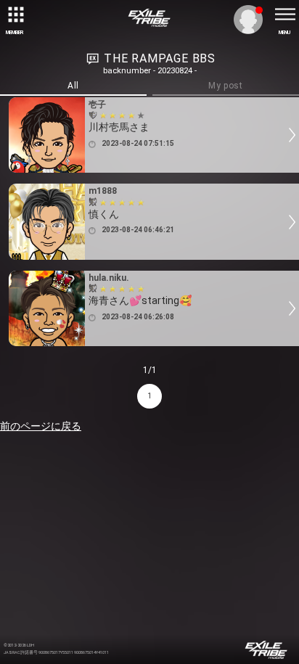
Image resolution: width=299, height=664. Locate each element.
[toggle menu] (284, 14)
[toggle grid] (14, 14)
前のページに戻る (40, 426)
